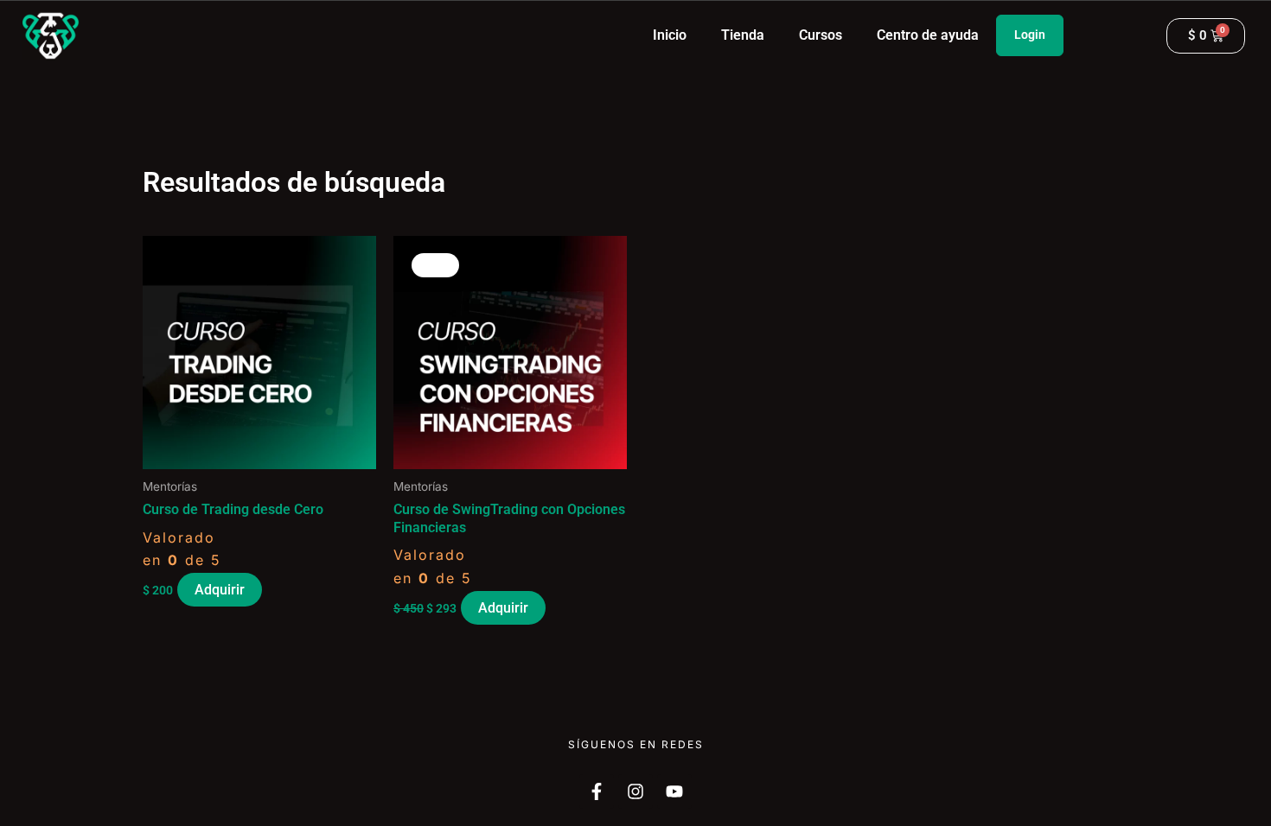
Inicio (670, 35)
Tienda (742, 35)
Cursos (820, 35)
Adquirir (220, 589)
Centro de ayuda (928, 35)
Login (1029, 34)
